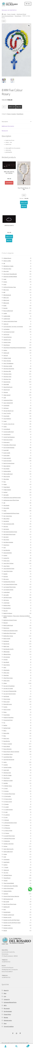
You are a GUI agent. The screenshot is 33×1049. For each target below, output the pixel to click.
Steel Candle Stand (8, 851)
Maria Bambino (7, 608)
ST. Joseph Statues (8, 809)
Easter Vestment (7, 460)
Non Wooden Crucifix (8, 649)
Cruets (5, 426)
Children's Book (7, 358)
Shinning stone (7, 772)
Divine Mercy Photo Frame (9, 445)
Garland (5, 492)
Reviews (6, 1017)
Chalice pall (6, 353)
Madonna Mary (6, 605)
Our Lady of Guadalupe (9, 686)
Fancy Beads (6, 468)
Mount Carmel (6, 638)
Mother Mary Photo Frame (9, 633)
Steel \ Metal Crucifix (8, 849)
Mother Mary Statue (8, 636)
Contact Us (7, 999)
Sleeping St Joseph (8, 780)
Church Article (6, 382)
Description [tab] (5, 121)
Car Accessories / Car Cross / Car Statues (13, 326)
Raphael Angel (6, 728)
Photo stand (6, 701)
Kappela (5, 574)
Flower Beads (6, 487)
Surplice (5, 864)
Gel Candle (6, 495)
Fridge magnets (7, 489)
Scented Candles (7, 767)
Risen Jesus (6, 738)
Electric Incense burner (8, 463)
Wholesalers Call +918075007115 (9, 10)
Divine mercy (6, 442)
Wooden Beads (6, 912)
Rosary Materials (7, 749)
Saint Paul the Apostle (8, 759)
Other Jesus (6, 672)
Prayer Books (6, 715)
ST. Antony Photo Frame (9, 793)
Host (4, 547)
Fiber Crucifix (6, 476)
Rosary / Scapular (11, 14)
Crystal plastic (7, 434)
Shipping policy (8, 1020)
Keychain (5, 576)
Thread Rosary (18, 16)
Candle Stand (6, 318)
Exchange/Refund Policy (10, 1002)
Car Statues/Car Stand (8, 332)
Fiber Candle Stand (8, 474)
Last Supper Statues (8, 589)
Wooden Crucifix (7, 917)
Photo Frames (6, 699)
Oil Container (6, 657)
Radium (5, 725)
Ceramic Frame (7, 342)
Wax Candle (6, 901)
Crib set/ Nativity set (8, 410)
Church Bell (6, 384)
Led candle (6, 595)
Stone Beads (6, 859)
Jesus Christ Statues (8, 563)
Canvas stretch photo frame (10, 321)
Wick (4, 909)
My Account (5, 1046)
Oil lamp (5, 659)
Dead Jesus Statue (7, 439)
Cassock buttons (7, 337)
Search (16, 1046)
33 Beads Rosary (7, 258)
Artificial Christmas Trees (9, 287)
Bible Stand (6, 300)
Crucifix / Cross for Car (8, 424)
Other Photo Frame (8, 678)
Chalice (5, 350)
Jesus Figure (6, 566)
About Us (6, 990)
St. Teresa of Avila (7, 830)
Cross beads (6, 416)
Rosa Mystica (6, 741)
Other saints (6, 680)
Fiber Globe (6, 479)
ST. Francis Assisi (7, 799)
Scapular (5, 764)
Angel (4, 279)
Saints (5, 762)
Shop (5, 1023)
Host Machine (6, 550)
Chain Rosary (6, 345)
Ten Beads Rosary (7, 875)
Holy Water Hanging (8, 542)
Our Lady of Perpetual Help (9, 691)
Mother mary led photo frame (10, 630)
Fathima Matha (7, 471)
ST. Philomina (6, 828)
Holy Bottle (6, 521)
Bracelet (5, 308)
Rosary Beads (6, 746)
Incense (5, 555)
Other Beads (6, 670)
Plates (5, 712)
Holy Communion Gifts (8, 524)
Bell (4, 292)
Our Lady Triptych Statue (9, 693)
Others (5, 683)
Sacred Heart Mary (7, 757)
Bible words (6, 303)
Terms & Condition (9, 1026)
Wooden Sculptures (8, 928)
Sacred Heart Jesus (8, 754)
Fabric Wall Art (6, 466)
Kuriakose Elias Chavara (9, 581)
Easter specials (7, 458)
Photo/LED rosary (7, 704)
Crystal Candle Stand (8, 431)
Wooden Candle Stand (8, 914)
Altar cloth (6, 271)
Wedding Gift (6, 907)
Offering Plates (7, 654)
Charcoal (5, 355)
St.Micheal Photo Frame (9, 838)
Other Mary (6, 675)
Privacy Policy (7, 1014)
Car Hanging (6, 329)
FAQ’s (5, 1005)
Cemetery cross (7, 339)
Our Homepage (8, 1011)
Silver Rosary (6, 778)
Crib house (6, 408)
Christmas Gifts (7, 371)
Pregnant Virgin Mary (8, 717)
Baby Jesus (6, 289)
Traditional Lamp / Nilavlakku (10, 886)
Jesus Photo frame (8, 571)
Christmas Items (7, 374)
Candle (5, 313)
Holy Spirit (6, 537)
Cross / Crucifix (7, 413)
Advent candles (7, 260)
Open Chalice (6, 665)
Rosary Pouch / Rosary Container (11, 751)
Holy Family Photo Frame (9, 534)
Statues (5, 846)
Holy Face (5, 526)
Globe (4, 510)
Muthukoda (6, 641)
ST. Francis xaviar (7, 801)
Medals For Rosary (7, 613)
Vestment (5, 893)
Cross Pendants (7, 418)
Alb (4, 263)
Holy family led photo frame (10, 531)
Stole (4, 857)
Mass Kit (5, 610)
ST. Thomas (6, 833)
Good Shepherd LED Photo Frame (11, 513)
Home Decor (6, 545)
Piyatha (5, 707)
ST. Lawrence (6, 814)
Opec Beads (6, 662)
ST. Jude (5, 812)
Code (4, 397)
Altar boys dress (7, 268)
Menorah (5, 622)
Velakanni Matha (7, 891)
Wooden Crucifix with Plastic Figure (11, 922)
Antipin (5, 282)
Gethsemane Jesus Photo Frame (11, 500)
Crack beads (6, 405)
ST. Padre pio (6, 825)
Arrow (4, 284)
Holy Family (6, 529)
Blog (5, 993)
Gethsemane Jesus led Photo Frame (12, 497)
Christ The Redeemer (8, 363)
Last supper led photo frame (10, 584)
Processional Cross (8, 720)
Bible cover (6, 297)
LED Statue (6, 600)
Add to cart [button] (24, 202)
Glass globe (6, 508)
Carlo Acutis (6, 334)
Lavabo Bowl (6, 592)
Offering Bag (6, 651)
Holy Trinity (6, 539)
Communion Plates (8, 400)
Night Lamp (6, 646)
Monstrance (6, 628)
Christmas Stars (7, 376)
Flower (5, 484)
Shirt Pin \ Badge (7, 775)
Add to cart (12, 107)
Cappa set (5, 324)
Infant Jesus (6, 560)
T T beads (5, 867)
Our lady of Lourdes (8, 688)
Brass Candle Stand (8, 310)
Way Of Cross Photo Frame (9, 904)
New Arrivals (6, 643)
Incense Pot (6, 558)
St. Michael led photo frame (10, 822)
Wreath (5, 930)
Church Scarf (6, 389)
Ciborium (5, 392)
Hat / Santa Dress (7, 516)
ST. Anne (5, 788)
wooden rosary (7, 925)
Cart (5, 996)
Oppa (4, 667)
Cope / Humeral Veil (8, 403)
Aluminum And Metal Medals (10, 276)
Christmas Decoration (8, 368)
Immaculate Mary (7, 552)
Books (4, 305)
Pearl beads (6, 696)
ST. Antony (6, 791)
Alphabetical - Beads (8, 266)
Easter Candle (6, 453)
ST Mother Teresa (7, 786)
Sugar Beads (6, 862)
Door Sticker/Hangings (8, 447)
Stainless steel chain (8, 843)
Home (5, 14)
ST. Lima (5, 817)
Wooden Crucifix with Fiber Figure (11, 920)
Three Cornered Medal (8, 883)
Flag (4, 481)
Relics (4, 730)
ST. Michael (6, 820)
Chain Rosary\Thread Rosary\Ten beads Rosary (14, 347)
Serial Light (6, 770)
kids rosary (6, 579)
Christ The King (7, 360)
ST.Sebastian (6, 841)
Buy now (19, 107)
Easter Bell (6, 450)
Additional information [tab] (8, 126)
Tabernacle (6, 870)
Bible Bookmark (7, 295)
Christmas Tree (7, 379)
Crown (4, 421)
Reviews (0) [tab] (5, 131)
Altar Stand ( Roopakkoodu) (10, 274)
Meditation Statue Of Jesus (10, 620)
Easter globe (6, 455)
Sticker (5, 854)
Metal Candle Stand (8, 625)
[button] (29, 25)
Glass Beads (6, 505)
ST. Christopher (7, 796)
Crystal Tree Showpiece (9, 437)
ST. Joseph (6, 807)
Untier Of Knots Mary (8, 888)
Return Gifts (6, 733)
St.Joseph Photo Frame (9, 836)
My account (7, 1008)
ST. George (6, 804)
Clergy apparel (6, 395)
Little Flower (6, 602)
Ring (4, 736)
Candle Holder (6, 316)
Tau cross (5, 872)
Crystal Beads (6, 429)
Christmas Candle (7, 366)
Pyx (4, 722)
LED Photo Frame (7, 597)
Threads (5, 880)
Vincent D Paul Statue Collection (11, 896)
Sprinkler (5, 783)
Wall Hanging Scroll (8, 899)
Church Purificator (7, 387)
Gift (4, 503)
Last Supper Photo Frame (9, 587)
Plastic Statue (6, 709)
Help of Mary (6, 518)
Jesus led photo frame (8, 568)
